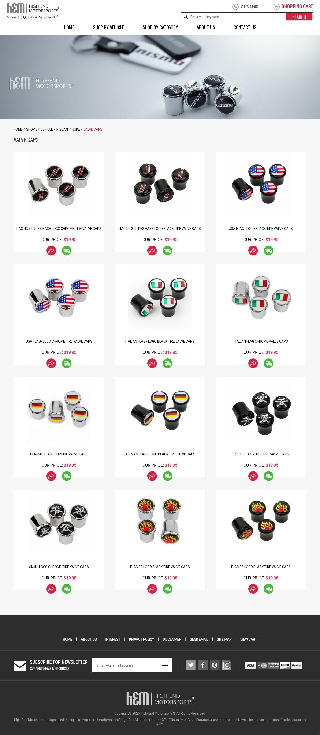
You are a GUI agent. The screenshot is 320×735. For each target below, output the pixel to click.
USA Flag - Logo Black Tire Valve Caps (261, 228)
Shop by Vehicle (108, 27)
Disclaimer (172, 639)
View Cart (248, 639)
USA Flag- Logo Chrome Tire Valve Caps (59, 341)
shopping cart (297, 6)
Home (69, 27)
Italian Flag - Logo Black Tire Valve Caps (159, 341)
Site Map (224, 639)
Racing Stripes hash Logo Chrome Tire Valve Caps (58, 228)
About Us (206, 27)
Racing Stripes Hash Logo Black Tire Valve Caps (160, 228)
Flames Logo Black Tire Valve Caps (160, 567)
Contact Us (245, 27)
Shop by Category (160, 27)
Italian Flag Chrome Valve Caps (261, 341)
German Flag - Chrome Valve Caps (59, 454)
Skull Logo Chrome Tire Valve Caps (59, 567)
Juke (76, 129)
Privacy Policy (141, 639)
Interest (112, 639)
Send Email (199, 639)
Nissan (62, 129)
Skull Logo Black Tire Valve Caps (261, 454)
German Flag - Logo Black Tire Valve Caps (160, 454)
